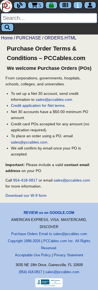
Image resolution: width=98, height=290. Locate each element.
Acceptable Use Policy (33, 255)
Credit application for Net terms (38, 105)
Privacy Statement (68, 255)
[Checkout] (51, 5)
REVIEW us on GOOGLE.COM (49, 213)
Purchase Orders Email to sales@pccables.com (49, 234)
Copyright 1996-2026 (24, 241)
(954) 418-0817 (30, 272)
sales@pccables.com (54, 99)
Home (7, 38)
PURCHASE (28, 38)
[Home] (6, 5)
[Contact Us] (78, 5)
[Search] (7, 27)
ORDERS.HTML (60, 38)
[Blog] (19, 5)
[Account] (90, 5)
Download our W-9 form (26, 195)
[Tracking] (65, 5)
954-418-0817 (25, 180)
